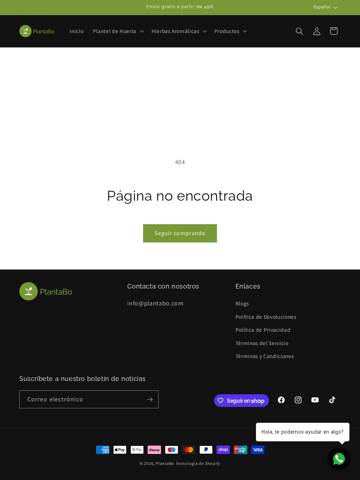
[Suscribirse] (149, 399)
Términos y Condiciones (265, 355)
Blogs (242, 303)
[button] (117, 31)
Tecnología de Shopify (198, 463)
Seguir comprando (180, 233)
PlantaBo (165, 463)
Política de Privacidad (263, 329)
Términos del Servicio (262, 342)
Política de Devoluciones (266, 316)
